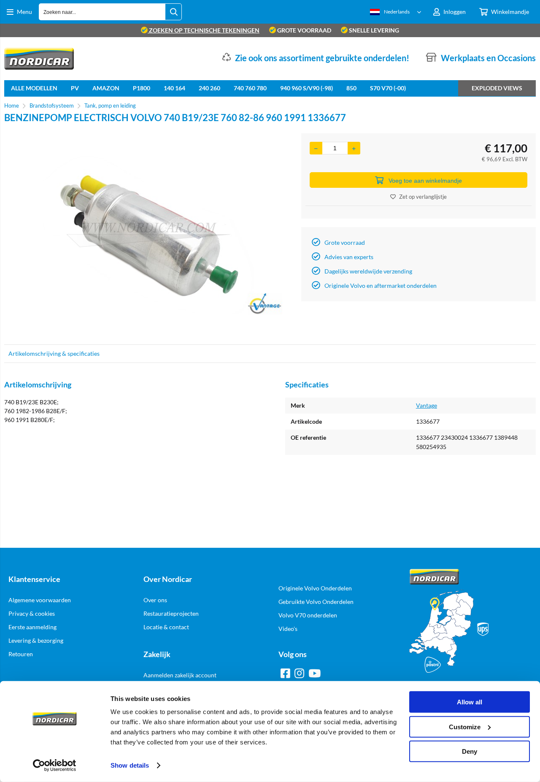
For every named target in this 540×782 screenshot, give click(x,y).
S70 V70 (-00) (388, 88)
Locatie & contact (166, 626)
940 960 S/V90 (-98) (306, 88)
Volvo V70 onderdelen (307, 615)
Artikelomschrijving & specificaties (54, 353)
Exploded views (497, 88)
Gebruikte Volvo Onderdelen (316, 601)
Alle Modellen (34, 88)
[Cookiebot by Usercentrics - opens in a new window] (55, 765)
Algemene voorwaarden (39, 599)
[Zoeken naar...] (173, 11)
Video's (287, 628)
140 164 (174, 88)
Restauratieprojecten (171, 613)
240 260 (209, 88)
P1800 (141, 88)
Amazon (105, 88)
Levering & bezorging (35, 640)
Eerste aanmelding (32, 626)
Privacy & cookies (31, 613)
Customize (465, 726)
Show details (130, 765)
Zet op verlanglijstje (423, 196)
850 (351, 88)
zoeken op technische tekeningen (203, 30)
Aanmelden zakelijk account (179, 675)
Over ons (155, 599)
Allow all (469, 702)
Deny (469, 751)
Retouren (20, 654)
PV (75, 88)
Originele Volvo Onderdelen (315, 588)
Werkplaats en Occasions (488, 58)
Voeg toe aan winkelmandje (425, 180)
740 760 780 (250, 88)
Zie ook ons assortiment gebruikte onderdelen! (322, 58)
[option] (148, 234)
